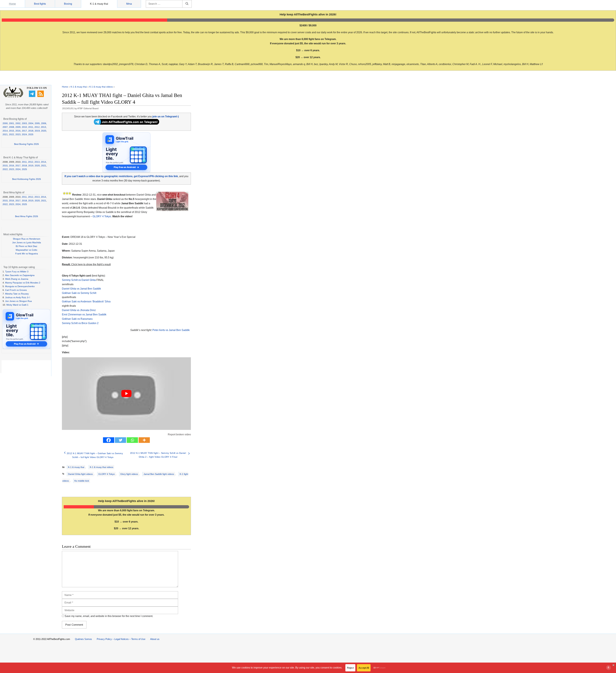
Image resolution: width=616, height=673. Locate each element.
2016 (18, 130)
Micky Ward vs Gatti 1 (17, 305)
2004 (30, 123)
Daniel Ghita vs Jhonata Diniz (79, 310)
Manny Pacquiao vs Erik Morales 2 (22, 282)
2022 (11, 134)
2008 (11, 127)
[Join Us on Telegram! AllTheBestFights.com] (126, 124)
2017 (24, 130)
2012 (37, 127)
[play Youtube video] (126, 393)
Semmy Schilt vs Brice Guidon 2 (80, 323)
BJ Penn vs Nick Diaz (26, 246)
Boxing (68, 3)
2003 (24, 123)
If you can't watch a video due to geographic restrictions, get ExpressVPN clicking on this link (121, 176)
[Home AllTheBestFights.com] (13, 96)
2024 (24, 134)
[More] (144, 440)
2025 (30, 134)
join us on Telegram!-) (165, 116)
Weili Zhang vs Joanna (16, 279)
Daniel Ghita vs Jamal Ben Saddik (81, 288)
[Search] (187, 4)
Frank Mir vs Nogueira (26, 253)
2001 (11, 123)
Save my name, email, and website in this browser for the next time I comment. (109, 616)
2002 (18, 123)
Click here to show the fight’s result (86, 264)
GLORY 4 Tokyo (102, 216)
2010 (24, 127)
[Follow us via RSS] (41, 96)
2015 (11, 130)
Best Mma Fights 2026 (26, 216)
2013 (43, 127)
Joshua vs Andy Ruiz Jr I (17, 297)
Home (12, 3)
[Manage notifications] (608, 667)
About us (154, 639)
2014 (5, 130)
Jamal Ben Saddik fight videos (159, 474)
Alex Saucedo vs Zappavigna (19, 275)
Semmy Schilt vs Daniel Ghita (79, 280)
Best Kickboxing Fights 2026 (26, 179)
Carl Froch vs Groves (16, 290)
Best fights (40, 3)
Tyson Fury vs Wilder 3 (16, 271)
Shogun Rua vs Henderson (26, 239)
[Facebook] (108, 440)
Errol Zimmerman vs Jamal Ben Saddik (84, 314)
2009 (18, 127)
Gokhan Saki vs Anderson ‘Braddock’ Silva (86, 301)
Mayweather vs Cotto (26, 250)
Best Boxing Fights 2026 (26, 144)
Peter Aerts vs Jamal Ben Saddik (171, 330)
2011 (30, 127)
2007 (5, 127)
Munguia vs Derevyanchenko (20, 286)
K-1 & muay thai (99, 3)
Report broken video (179, 434)
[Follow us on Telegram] (32, 96)
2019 (37, 130)
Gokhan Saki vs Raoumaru (77, 318)
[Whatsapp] (132, 440)
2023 (18, 134)
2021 (5, 134)
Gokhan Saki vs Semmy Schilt (79, 293)
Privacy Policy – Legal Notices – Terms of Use (121, 639)
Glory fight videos (129, 474)
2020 (43, 130)
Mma (129, 3)
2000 (5, 123)
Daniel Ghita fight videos (80, 474)
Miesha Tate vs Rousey (17, 293)
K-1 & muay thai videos (101, 86)
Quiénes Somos (83, 639)
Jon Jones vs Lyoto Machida (26, 242)
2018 (30, 130)
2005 (37, 123)
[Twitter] (120, 440)
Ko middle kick (81, 480)
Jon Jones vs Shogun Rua (18, 301)
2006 (43, 123)
